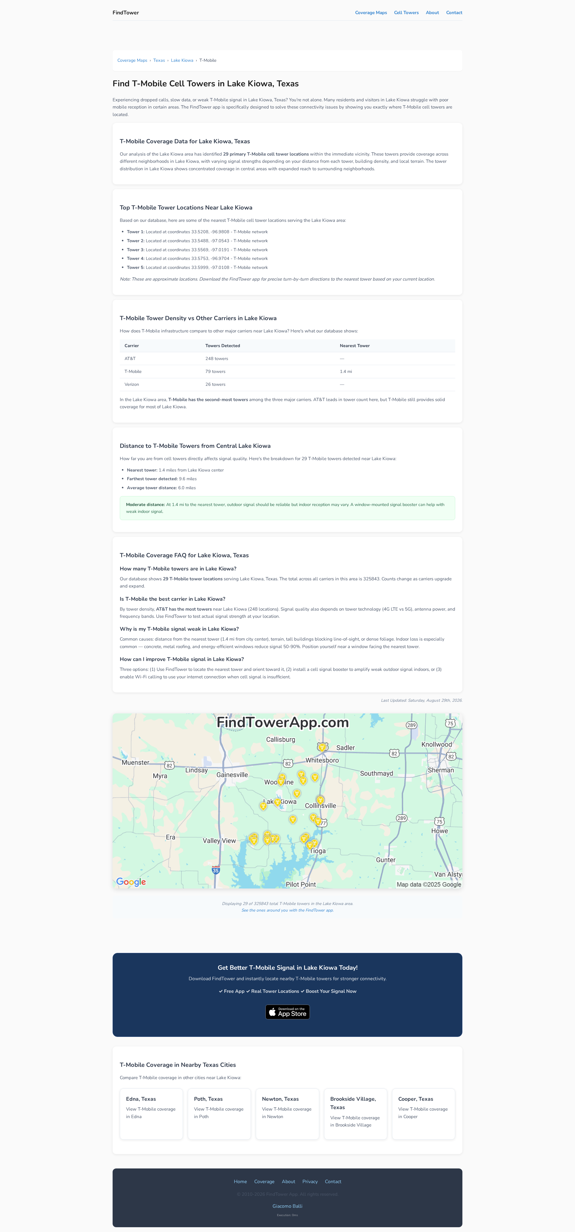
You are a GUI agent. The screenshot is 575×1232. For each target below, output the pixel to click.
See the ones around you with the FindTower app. (287, 910)
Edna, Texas (141, 1099)
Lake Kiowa (182, 60)
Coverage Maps (371, 13)
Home (240, 1181)
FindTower (126, 12)
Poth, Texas (208, 1099)
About (432, 13)
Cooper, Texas (415, 1099)
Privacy (310, 1181)
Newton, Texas (280, 1099)
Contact (454, 13)
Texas (159, 60)
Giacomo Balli (287, 1206)
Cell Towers (406, 13)
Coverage (264, 1181)
